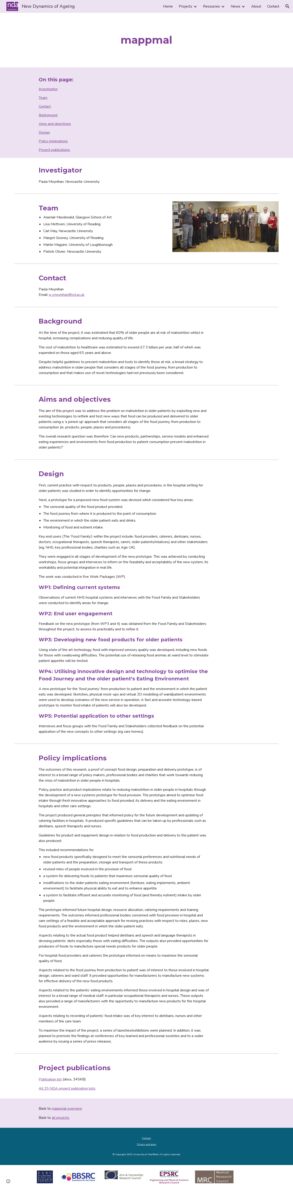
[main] (146, 40)
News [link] (235, 6)
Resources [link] (211, 6)
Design (44, 132)
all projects (60, 1117)
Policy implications (53, 141)
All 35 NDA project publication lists (67, 1088)
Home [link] (168, 6)
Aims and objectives (55, 123)
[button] (287, 6)
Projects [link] (185, 6)
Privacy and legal (146, 1144)
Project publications (54, 149)
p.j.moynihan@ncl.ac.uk (66, 294)
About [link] (256, 6)
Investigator (48, 89)
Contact (45, 106)
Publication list (50, 1079)
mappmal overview (67, 1108)
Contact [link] (273, 6)
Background (48, 115)
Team (43, 97)
